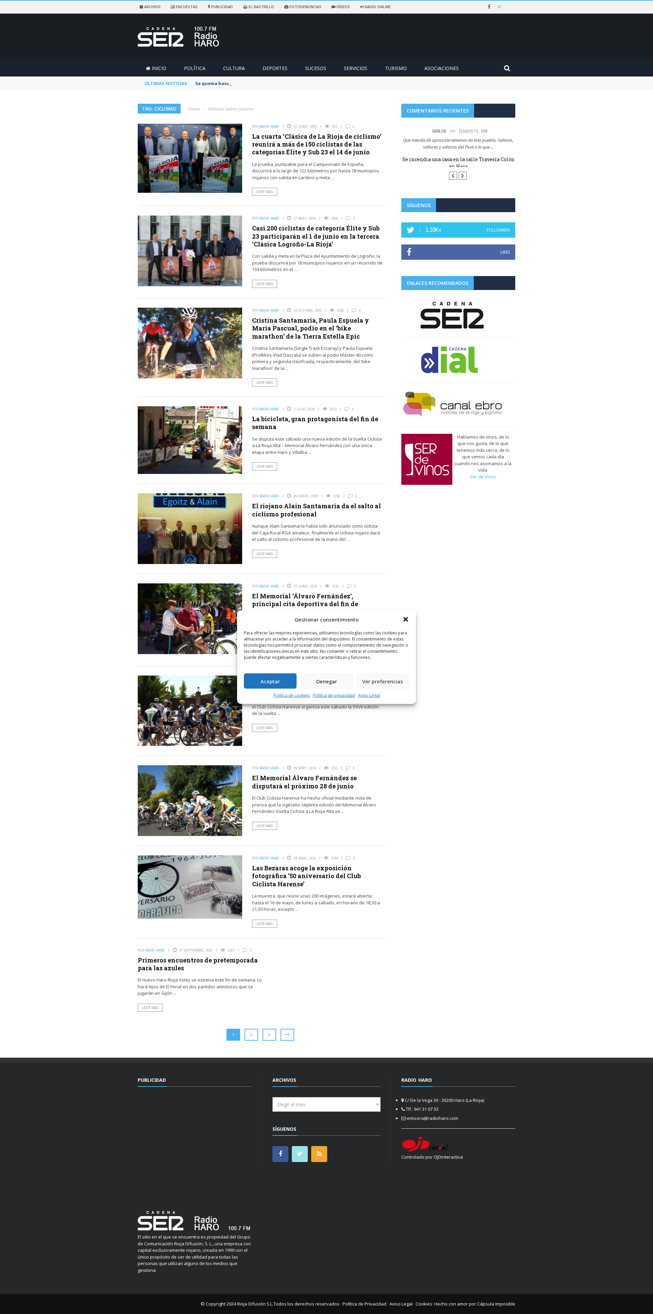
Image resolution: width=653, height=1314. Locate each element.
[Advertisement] (195, 1144)
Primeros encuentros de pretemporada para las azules (198, 964)
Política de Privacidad (364, 1304)
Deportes (275, 68)
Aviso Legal (369, 695)
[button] (405, 619)
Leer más (264, 191)
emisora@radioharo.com (432, 1118)
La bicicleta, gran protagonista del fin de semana (315, 423)
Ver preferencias (382, 681)
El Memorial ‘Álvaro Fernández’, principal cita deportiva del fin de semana (305, 604)
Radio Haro (269, 126)
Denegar (326, 681)
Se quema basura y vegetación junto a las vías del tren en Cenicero (271, 83)
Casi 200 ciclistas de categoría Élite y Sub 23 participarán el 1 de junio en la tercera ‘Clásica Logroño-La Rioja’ (316, 236)
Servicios (355, 68)
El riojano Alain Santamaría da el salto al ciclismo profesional (316, 510)
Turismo (396, 68)
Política (194, 68)
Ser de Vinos (483, 482)
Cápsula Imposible (496, 1304)
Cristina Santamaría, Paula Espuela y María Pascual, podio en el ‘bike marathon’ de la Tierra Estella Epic (310, 328)
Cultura (234, 68)
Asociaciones (441, 68)
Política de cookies (291, 695)
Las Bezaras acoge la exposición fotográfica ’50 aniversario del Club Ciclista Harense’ (306, 876)
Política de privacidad (334, 695)
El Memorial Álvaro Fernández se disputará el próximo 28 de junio (304, 782)
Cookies (424, 1304)
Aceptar (270, 681)
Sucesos (315, 68)
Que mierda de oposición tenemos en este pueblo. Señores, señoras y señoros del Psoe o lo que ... (458, 143)
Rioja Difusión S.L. (255, 1304)
